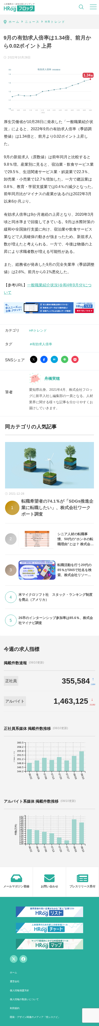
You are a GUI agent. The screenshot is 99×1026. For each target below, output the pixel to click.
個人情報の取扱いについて (24, 999)
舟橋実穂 (52, 378)
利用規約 (14, 1008)
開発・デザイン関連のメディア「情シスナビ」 (35, 1017)
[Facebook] (23, 959)
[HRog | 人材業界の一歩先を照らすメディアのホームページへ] (19, 7)
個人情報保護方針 (19, 990)
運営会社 (14, 981)
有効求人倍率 (42, 344)
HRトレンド (38, 330)
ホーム (13, 972)
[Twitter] (14, 959)
